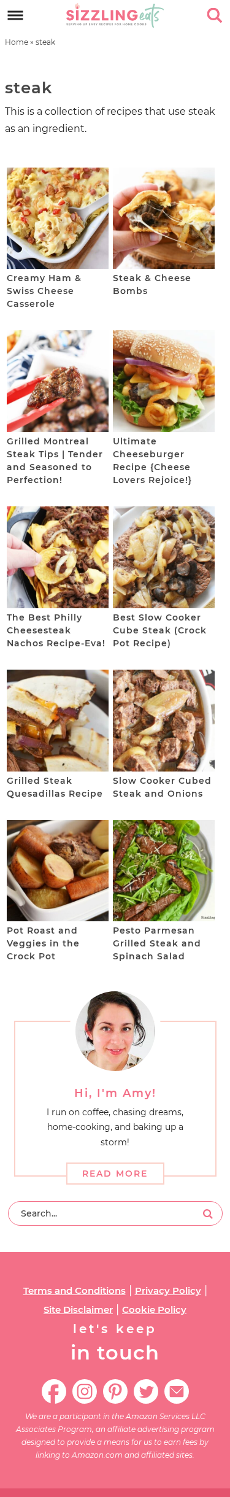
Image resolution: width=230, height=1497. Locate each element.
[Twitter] (146, 1391)
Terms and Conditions (74, 1290)
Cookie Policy (154, 1309)
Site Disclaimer (78, 1309)
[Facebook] (54, 1391)
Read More (115, 1173)
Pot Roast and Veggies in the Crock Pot (43, 943)
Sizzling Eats (115, 15)
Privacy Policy (168, 1290)
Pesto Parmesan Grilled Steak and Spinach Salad (157, 943)
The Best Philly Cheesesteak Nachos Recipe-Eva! (56, 630)
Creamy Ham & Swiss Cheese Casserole (44, 291)
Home (16, 42)
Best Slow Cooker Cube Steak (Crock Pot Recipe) (160, 630)
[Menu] (15, 16)
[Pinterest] (115, 1391)
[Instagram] (84, 1391)
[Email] (176, 1391)
